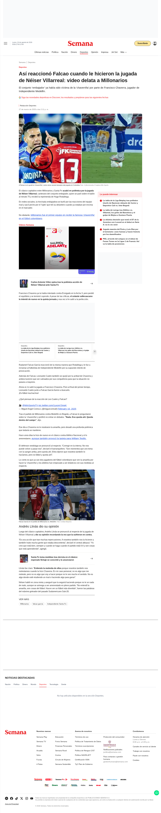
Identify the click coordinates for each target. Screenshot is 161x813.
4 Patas (39, 764)
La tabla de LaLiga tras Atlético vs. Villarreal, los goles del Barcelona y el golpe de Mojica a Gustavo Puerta (73, 351)
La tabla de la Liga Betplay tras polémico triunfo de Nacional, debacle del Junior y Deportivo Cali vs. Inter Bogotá (35, 351)
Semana (22, 62)
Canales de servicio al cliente (144, 747)
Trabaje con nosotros (141, 751)
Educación (59, 737)
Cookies (136, 760)
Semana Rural (61, 751)
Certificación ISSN (82, 760)
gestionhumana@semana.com (115, 762)
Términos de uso (81, 737)
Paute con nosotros (140, 756)
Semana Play (41, 737)
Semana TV (41, 741)
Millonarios (24, 604)
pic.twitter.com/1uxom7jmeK (52, 405)
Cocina (58, 755)
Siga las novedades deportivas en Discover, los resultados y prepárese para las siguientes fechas (64, 97)
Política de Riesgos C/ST (85, 751)
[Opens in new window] (11, 798)
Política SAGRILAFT (83, 755)
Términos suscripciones (84, 746)
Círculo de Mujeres (62, 760)
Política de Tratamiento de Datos (88, 741)
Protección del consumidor (114, 737)
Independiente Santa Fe (56, 604)
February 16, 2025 (67, 409)
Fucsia (39, 760)
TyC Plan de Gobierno (84, 764)
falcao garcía (38, 604)
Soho (38, 755)
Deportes (31, 62)
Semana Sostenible (63, 764)
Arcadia (39, 751)
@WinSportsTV (30, 405)
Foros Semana (61, 741)
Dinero (39, 746)
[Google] (6, 798)
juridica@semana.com (112, 752)
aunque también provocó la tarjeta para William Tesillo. (59, 438)
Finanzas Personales (63, 746)
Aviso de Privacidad (14, 804)
